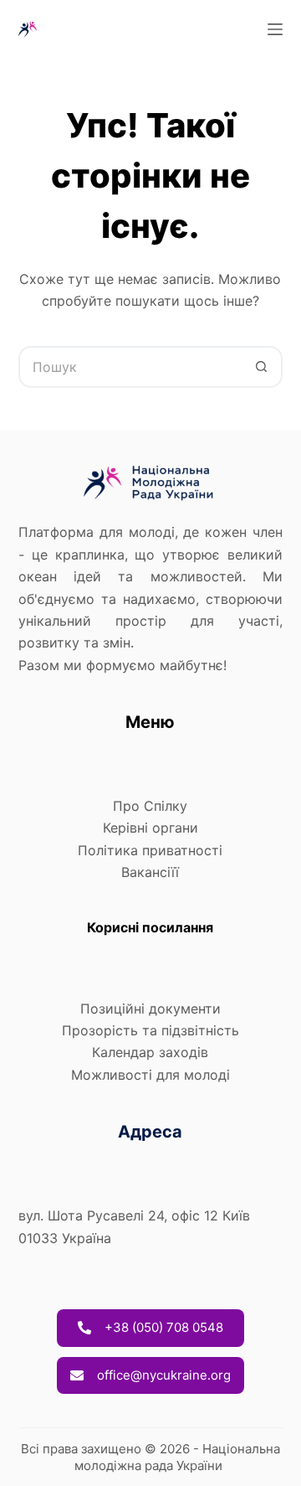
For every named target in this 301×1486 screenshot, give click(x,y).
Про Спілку (150, 805)
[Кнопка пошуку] (262, 367)
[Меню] (275, 29)
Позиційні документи (150, 1008)
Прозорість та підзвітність (150, 1030)
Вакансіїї (150, 872)
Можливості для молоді (150, 1074)
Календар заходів (150, 1052)
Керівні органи (150, 827)
